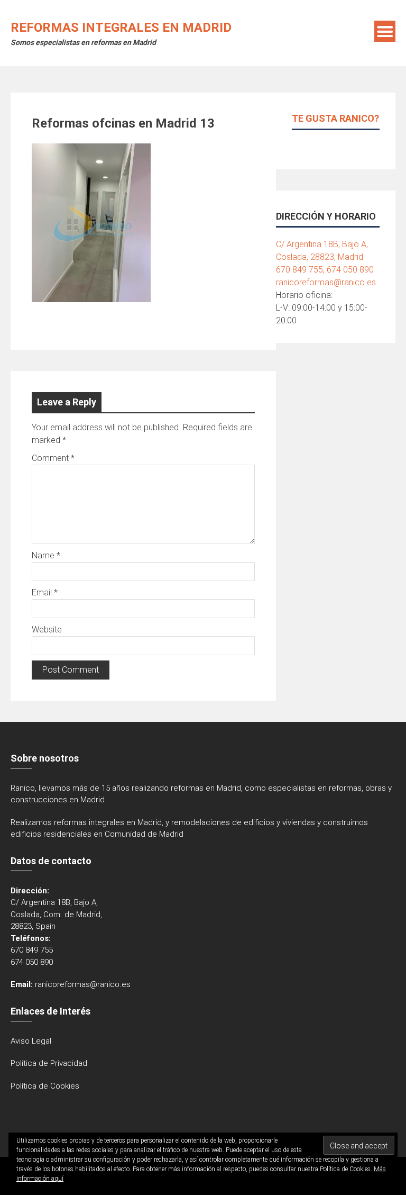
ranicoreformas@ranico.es (326, 282)
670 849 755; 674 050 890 (325, 270)
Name (46, 555)
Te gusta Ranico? (335, 118)
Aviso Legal (31, 1041)
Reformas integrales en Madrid (121, 27)
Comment (53, 458)
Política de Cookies (45, 1086)
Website (47, 629)
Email (45, 592)
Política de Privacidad (49, 1063)
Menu (384, 31)
